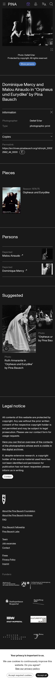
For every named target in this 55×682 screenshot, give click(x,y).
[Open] (51, 136)
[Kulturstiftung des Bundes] (38, 618)
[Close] (51, 112)
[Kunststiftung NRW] (38, 602)
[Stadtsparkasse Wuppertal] (14, 602)
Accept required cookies (20, 675)
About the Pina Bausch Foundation (18, 511)
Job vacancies (9, 543)
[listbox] (27, 27)
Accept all (42, 675)
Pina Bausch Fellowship (13, 527)
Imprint (5, 563)
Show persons (27, 64)
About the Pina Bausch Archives (17, 515)
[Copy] (22, 152)
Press (5, 555)
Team (5, 539)
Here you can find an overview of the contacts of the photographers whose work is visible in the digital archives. (27, 445)
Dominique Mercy (13, 269)
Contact (7, 476)
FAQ (4, 519)
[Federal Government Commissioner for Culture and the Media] (38, 584)
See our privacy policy (27, 668)
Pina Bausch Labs (10, 531)
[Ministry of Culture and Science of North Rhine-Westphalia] (14, 584)
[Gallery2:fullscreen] (50, 50)
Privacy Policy (8, 559)
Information (9, 112)
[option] (27, 27)
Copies (6, 136)
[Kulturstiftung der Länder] (14, 636)
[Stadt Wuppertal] (14, 618)
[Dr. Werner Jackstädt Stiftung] (38, 636)
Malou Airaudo (11, 254)
